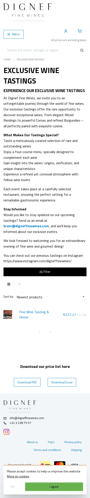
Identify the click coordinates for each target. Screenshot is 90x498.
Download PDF (27, 382)
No (12, 486)
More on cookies (18, 476)
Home (6, 59)
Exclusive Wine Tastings (30, 59)
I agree (54, 486)
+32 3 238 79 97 (20, 423)
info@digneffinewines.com (27, 418)
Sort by (9, 296)
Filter (46, 271)
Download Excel (62, 382)
